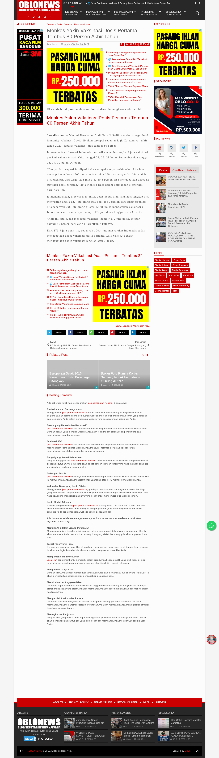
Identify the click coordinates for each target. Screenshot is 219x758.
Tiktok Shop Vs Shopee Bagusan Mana (128, 86)
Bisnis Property (180, 265)
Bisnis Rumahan (180, 270)
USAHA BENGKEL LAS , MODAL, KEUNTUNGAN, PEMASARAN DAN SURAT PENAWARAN (181, 237)
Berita (119, 326)
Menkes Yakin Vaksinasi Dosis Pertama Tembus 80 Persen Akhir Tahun (95, 258)
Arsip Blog (178, 170)
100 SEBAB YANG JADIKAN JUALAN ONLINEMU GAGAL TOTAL (185, 735)
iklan (175, 290)
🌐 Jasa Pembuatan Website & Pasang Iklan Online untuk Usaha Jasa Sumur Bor (129, 3)
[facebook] (27, 17)
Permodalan (123, 12)
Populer (163, 170)
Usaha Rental (162, 290)
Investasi (149, 12)
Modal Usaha (161, 280)
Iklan (146, 702)
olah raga (145, 326)
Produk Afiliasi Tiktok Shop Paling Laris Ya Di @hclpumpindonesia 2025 (127, 74)
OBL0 (187, 751)
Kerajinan (188, 275)
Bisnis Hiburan (162, 260)
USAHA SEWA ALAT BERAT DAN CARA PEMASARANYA (182, 178)
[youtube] (45, 17)
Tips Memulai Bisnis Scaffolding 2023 (178, 205)
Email (146, 44)
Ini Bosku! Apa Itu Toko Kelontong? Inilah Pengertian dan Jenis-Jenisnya (182, 193)
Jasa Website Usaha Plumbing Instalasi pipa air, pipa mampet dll (90, 723)
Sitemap (160, 702)
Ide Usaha (174, 275)
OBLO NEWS (35, 751)
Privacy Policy (78, 702)
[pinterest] (39, 17)
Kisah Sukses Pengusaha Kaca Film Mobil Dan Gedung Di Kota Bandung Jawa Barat (138, 723)
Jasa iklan (52, 560)
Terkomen (192, 170)
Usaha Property (181, 285)
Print (135, 44)
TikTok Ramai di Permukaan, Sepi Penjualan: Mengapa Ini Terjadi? (125, 98)
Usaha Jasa (178, 280)
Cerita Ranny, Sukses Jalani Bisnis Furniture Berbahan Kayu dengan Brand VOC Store (138, 737)
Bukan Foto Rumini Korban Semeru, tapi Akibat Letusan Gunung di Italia (121, 377)
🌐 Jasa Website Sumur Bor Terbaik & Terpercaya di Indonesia (127, 60)
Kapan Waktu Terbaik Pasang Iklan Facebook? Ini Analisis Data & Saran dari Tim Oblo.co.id (183, 222)
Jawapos (127, 326)
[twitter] (33, 17)
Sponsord (173, 12)
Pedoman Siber (127, 702)
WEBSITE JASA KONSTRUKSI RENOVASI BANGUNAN (90, 735)
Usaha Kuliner (162, 285)
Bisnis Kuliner (161, 265)
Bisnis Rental (161, 270)
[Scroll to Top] (197, 751)
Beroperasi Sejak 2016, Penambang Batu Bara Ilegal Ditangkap (69, 377)
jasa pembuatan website (100, 403)
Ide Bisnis (160, 275)
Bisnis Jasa (179, 260)
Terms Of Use (103, 702)
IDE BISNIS (71, 12)
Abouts (58, 702)
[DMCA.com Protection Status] (39, 738)
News (136, 326)
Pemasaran (96, 12)
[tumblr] (51, 17)
